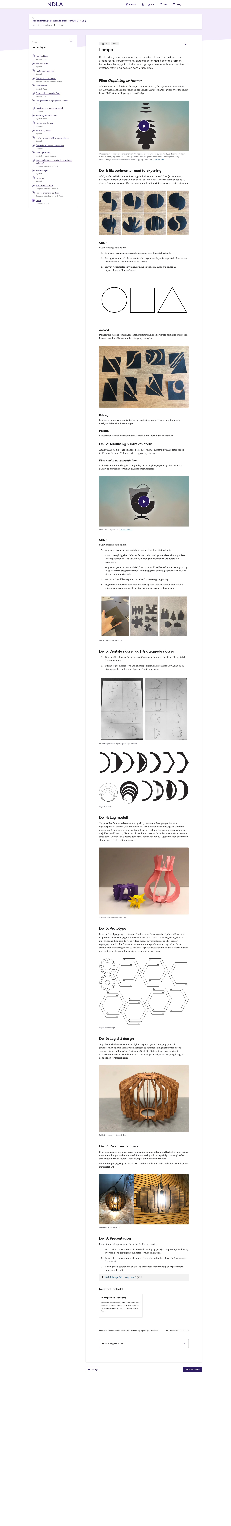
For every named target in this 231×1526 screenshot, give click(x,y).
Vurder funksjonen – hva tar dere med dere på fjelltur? (54, 161)
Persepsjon (40, 178)
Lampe (38, 200)
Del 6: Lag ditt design (116, 1038)
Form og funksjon (43, 152)
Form (34, 25)
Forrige (94, 1369)
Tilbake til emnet (192, 1369)
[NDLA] (55, 4)
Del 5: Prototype (112, 928)
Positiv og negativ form (45, 71)
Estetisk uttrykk (42, 170)
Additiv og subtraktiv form (46, 115)
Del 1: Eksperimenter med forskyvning (130, 170)
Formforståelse (42, 56)
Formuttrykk (47, 25)
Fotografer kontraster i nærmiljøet (50, 145)
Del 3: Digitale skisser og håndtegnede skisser (136, 651)
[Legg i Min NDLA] (186, 44)
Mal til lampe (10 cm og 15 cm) (120, 1277)
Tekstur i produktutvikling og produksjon (52, 138)
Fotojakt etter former (44, 123)
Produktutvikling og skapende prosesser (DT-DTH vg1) (59, 20)
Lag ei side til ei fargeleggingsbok (49, 108)
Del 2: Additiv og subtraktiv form (125, 444)
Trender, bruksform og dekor (47, 193)
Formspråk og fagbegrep (46, 78)
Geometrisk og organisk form (48, 93)
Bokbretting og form (44, 185)
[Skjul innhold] (71, 41)
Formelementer (42, 63)
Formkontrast (41, 86)
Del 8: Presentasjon (115, 1238)
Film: (120, 80)
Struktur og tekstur (43, 130)
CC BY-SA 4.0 (157, 159)
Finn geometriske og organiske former (51, 100)
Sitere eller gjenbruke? (112, 1343)
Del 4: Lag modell (113, 817)
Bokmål (132, 4)
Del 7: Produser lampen (118, 1146)
